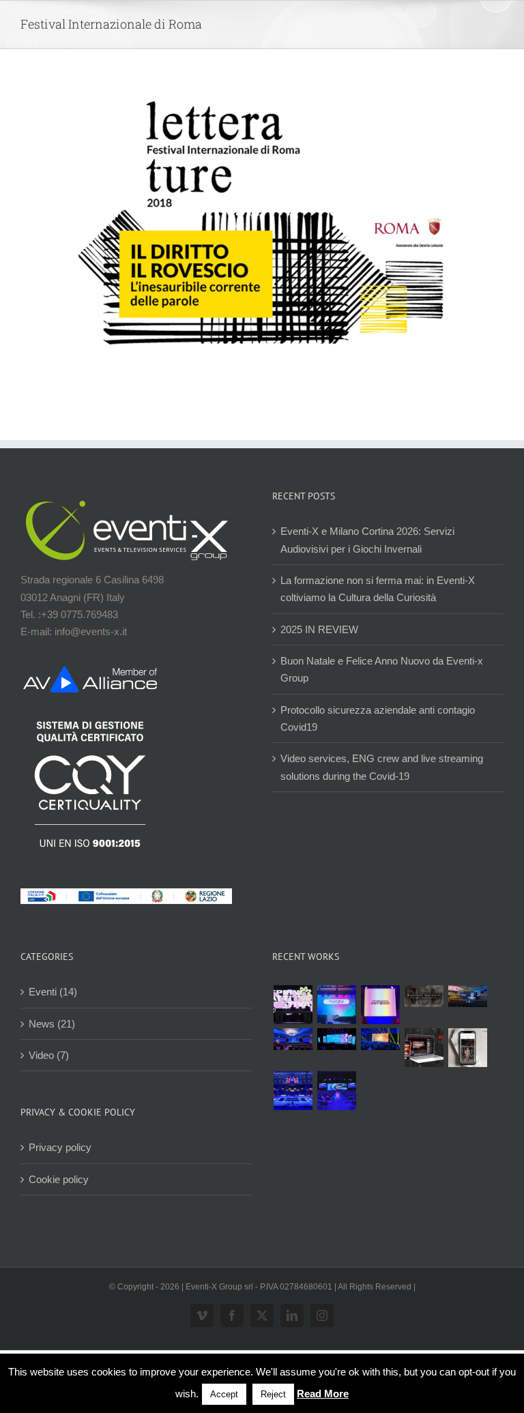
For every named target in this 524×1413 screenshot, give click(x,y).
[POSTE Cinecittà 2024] (380, 1039)
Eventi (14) (53, 991)
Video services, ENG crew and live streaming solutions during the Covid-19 (381, 767)
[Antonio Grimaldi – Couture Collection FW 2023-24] (467, 1047)
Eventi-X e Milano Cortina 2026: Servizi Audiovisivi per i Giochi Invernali (367, 539)
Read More (323, 1393)
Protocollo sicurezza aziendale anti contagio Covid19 (377, 718)
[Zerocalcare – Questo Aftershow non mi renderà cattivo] (423, 1047)
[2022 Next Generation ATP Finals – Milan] (292, 1090)
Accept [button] (224, 1394)
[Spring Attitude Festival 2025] (292, 1004)
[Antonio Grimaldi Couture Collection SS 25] (423, 996)
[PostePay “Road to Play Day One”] (467, 996)
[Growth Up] (336, 1004)
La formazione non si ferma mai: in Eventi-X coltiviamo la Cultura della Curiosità (377, 588)
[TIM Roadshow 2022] (336, 1090)
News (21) (52, 1024)
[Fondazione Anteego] (380, 1004)
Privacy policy (60, 1147)
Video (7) (49, 1055)
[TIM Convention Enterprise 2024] (336, 1039)
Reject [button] (273, 1394)
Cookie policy (59, 1179)
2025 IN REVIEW (319, 629)
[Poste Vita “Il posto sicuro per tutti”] (292, 1039)
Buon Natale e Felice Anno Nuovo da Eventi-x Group (381, 669)
